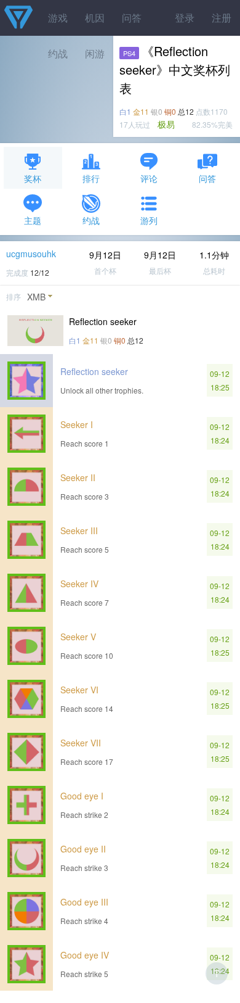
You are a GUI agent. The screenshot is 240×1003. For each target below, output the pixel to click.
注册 (221, 17)
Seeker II (77, 477)
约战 (91, 220)
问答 (132, 17)
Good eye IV (84, 955)
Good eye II (83, 849)
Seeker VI (79, 689)
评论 (149, 178)
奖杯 (32, 178)
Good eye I (81, 796)
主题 (32, 220)
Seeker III (79, 530)
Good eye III (84, 902)
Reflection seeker (94, 371)
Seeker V (78, 636)
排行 (91, 178)
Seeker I (76, 424)
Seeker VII (80, 743)
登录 (184, 17)
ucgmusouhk (31, 253)
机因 (95, 17)
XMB (36, 297)
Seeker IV (79, 583)
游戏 (58, 17)
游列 (149, 220)
